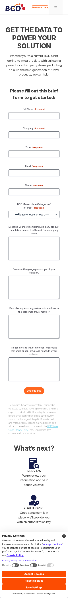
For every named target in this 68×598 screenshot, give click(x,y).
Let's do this (34, 390)
